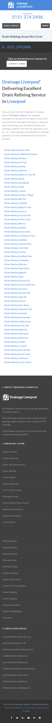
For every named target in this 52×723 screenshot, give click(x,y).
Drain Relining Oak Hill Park (17, 350)
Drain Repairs (9, 477)
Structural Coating (12, 515)
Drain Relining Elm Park (16, 162)
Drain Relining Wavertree (16, 338)
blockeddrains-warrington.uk (16, 688)
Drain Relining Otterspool (17, 333)
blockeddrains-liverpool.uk (15, 675)
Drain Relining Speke (14, 178)
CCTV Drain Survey (12, 490)
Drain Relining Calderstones (18, 321)
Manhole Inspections (13, 509)
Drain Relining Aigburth (15, 272)
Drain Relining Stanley (15, 166)
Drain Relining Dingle (14, 187)
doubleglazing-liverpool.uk (15, 656)
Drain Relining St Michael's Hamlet (21, 154)
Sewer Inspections (12, 579)
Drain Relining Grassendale (17, 317)
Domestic (7, 617)
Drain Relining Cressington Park (20, 236)
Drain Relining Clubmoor (16, 358)
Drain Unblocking (11, 484)
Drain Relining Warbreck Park (18, 309)
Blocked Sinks (9, 560)
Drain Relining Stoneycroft (17, 280)
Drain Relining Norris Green (17, 354)
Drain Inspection (11, 458)
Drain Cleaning (10, 452)
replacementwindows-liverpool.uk (19, 668)
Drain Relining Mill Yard (15, 199)
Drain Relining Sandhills (16, 240)
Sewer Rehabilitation (13, 611)
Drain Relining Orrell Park (16, 248)
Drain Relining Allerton (15, 223)
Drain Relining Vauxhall (15, 313)
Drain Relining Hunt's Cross (18, 219)
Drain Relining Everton (15, 301)
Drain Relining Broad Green (17, 231)
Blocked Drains (10, 547)
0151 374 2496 (19, 47)
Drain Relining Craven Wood (18, 362)
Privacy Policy (30, 708)
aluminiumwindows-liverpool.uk (18, 649)
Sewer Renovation (12, 605)
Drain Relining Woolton (16, 158)
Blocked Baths (10, 541)
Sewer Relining (10, 592)
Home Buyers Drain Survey (15, 503)
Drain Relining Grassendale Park (20, 284)
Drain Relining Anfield (15, 342)
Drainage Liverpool (23, 397)
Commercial (9, 522)
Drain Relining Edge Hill (15, 297)
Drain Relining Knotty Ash (17, 325)
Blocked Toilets (10, 566)
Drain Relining (9, 471)
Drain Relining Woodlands (17, 183)
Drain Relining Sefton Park (17, 150)
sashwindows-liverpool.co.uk (17, 636)
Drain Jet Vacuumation (14, 464)
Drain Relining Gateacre (16, 170)
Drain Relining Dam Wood (17, 305)
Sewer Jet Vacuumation (14, 586)
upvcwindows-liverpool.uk (15, 662)
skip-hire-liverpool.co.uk (14, 643)
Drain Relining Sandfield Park (18, 256)
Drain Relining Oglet (14, 276)
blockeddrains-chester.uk (15, 681)
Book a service (11, 26)
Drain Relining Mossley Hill (17, 293)
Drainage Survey (10, 496)
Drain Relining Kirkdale (15, 227)
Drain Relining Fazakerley (17, 260)
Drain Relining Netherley (16, 329)
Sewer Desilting (10, 573)
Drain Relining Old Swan (16, 289)
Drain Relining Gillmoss (16, 264)
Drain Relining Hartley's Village (19, 195)
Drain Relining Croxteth (16, 346)
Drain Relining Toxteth (15, 191)
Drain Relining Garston (15, 252)
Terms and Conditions (13, 708)
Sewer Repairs (10, 598)
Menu (45, 26)
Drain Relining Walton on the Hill (20, 174)
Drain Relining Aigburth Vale (18, 207)
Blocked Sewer (10, 554)
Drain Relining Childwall (16, 203)
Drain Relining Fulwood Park (18, 244)
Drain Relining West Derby (17, 268)
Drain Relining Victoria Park (18, 215)
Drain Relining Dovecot (15, 211)
